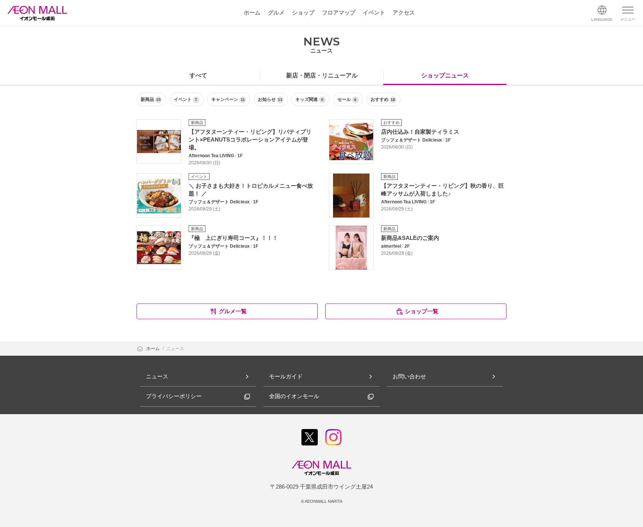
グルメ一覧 (233, 311)
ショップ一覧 (421, 311)
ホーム (153, 348)
